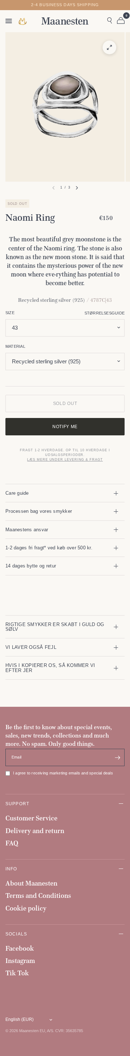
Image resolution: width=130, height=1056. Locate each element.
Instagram (20, 960)
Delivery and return (34, 831)
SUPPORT (17, 803)
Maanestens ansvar (26, 529)
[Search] (109, 21)
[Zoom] (109, 47)
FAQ (11, 843)
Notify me (65, 426)
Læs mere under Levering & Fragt (65, 459)
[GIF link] (23, 21)
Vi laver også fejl (30, 647)
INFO (11, 868)
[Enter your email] (117, 757)
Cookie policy (26, 908)
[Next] (77, 188)
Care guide (17, 493)
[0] (119, 21)
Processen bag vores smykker (38, 511)
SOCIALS (16, 934)
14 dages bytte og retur (30, 566)
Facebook (19, 948)
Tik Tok (17, 973)
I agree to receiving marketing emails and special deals (63, 773)
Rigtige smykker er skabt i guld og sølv (54, 627)
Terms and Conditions (38, 895)
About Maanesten (31, 883)
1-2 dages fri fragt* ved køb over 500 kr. (48, 547)
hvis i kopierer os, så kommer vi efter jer (50, 668)
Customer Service (31, 818)
